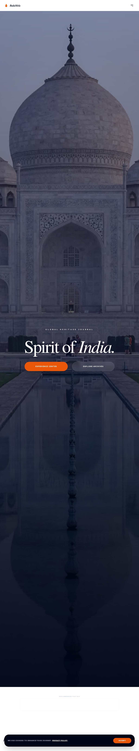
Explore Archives (93, 366)
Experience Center (46, 366)
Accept (122, 740)
